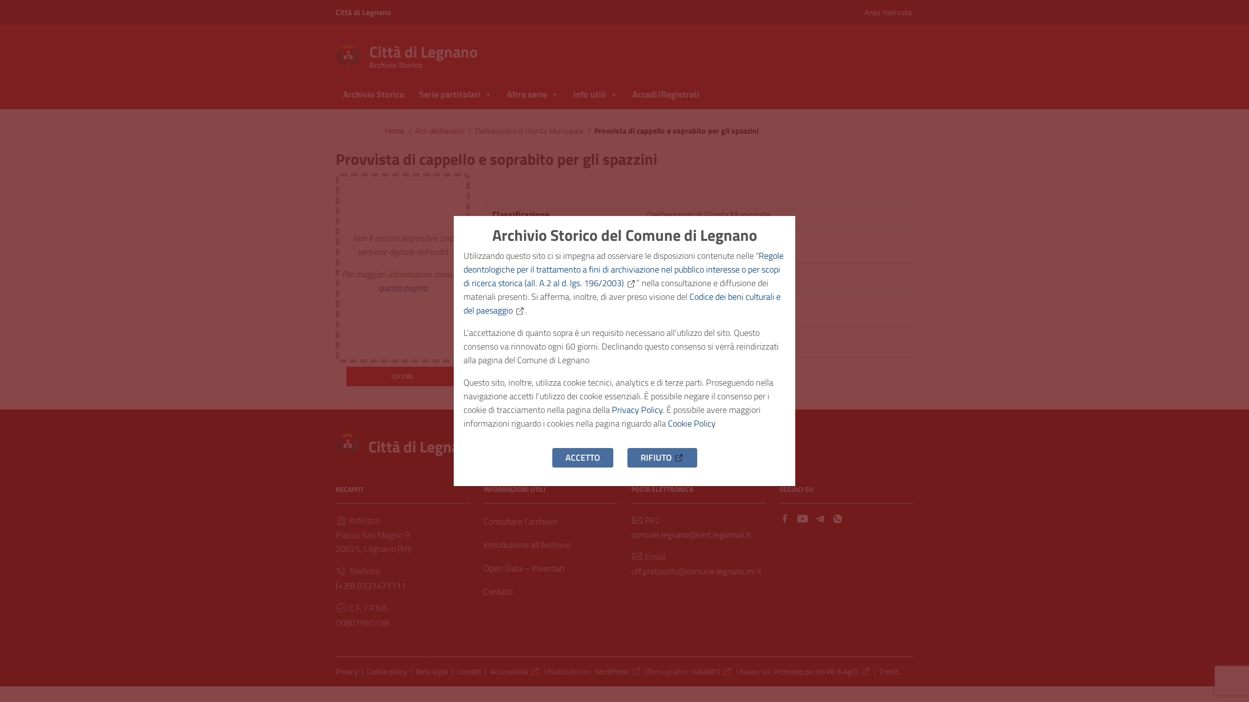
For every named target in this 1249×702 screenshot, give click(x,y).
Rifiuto (656, 457)
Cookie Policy (692, 423)
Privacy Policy (637, 409)
